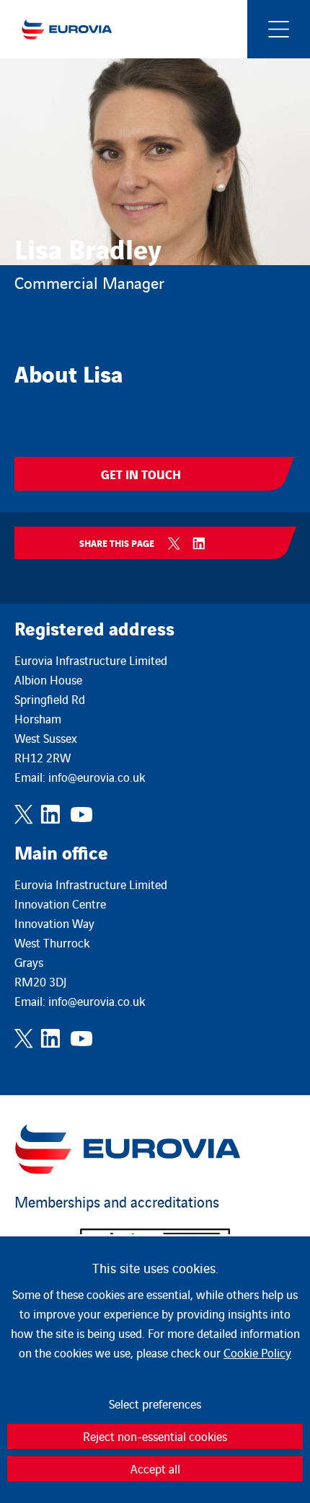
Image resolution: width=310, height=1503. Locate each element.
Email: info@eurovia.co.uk (79, 776)
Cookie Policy (257, 1352)
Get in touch (141, 474)
